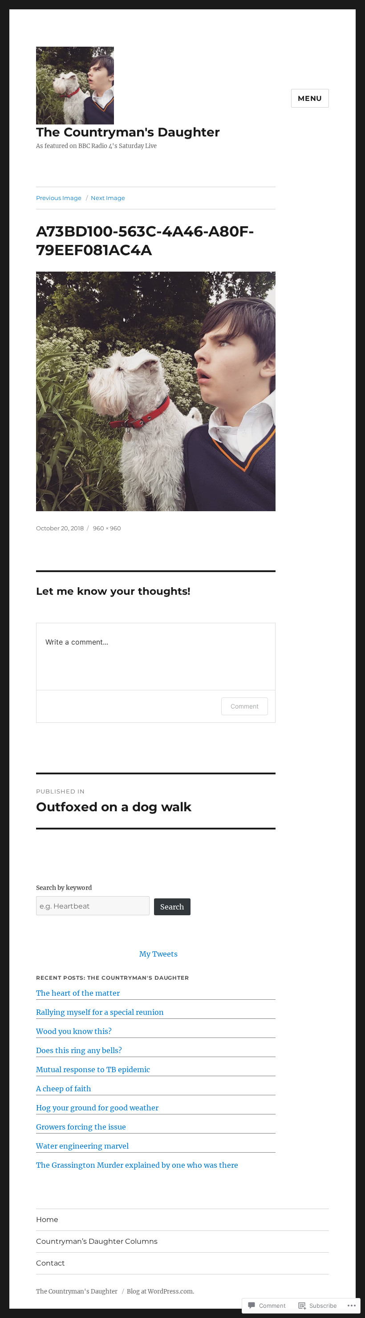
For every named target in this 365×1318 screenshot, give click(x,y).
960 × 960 (107, 528)
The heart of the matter (78, 993)
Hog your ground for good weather (97, 1107)
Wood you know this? (74, 1031)
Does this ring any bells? (79, 1050)
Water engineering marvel (82, 1146)
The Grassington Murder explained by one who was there (137, 1165)
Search (172, 906)
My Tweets (158, 953)
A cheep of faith (63, 1088)
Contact (50, 1263)
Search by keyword (64, 888)
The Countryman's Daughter (128, 132)
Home (47, 1219)
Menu (310, 98)
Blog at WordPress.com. (160, 1291)
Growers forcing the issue (81, 1126)
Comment (245, 706)
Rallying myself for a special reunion (100, 1012)
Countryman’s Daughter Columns (97, 1241)
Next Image (108, 197)
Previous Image (58, 197)
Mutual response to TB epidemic (93, 1069)
